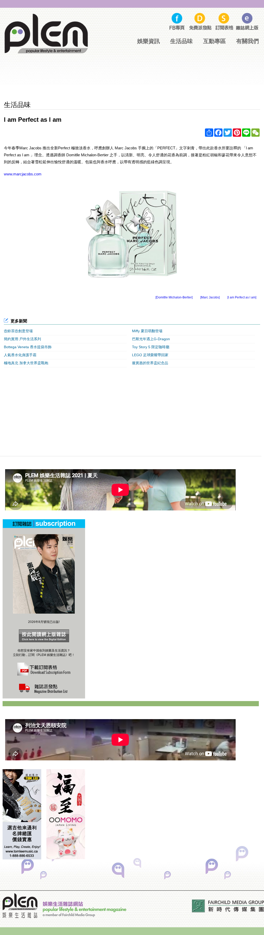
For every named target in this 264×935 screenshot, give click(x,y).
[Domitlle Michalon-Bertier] (174, 297)
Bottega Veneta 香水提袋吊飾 (28, 347)
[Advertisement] (132, 81)
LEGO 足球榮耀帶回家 (150, 355)
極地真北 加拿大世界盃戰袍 (26, 363)
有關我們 (247, 41)
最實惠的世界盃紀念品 (150, 363)
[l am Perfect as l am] (241, 297)
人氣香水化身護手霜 (20, 355)
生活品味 (181, 41)
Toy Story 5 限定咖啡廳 (150, 347)
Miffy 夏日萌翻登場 (147, 331)
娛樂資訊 (148, 41)
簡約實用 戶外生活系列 (22, 339)
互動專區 (214, 41)
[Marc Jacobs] (210, 297)
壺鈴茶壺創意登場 (18, 331)
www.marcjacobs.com (23, 174)
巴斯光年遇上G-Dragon (151, 339)
